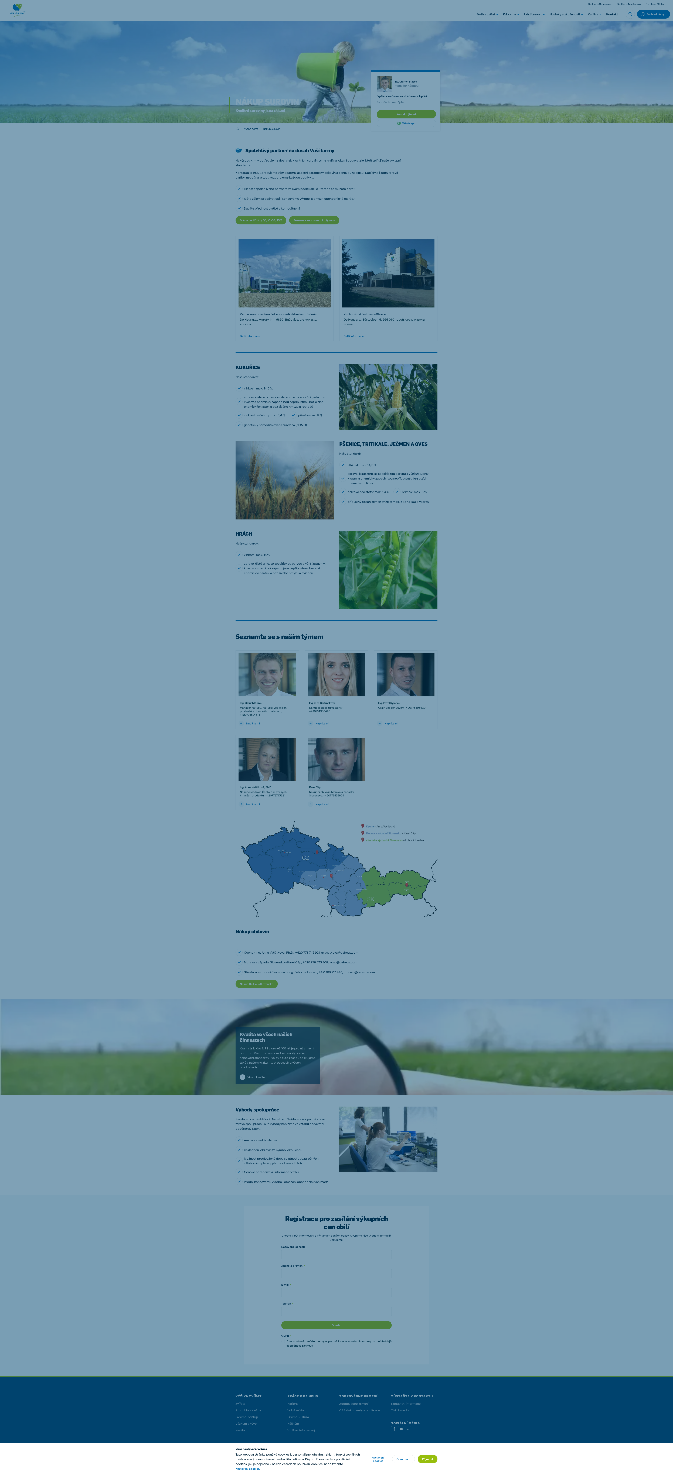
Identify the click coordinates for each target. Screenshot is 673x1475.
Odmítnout (403, 1459)
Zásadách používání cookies (302, 1464)
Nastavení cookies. (248, 1468)
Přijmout (427, 1459)
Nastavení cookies (378, 1459)
